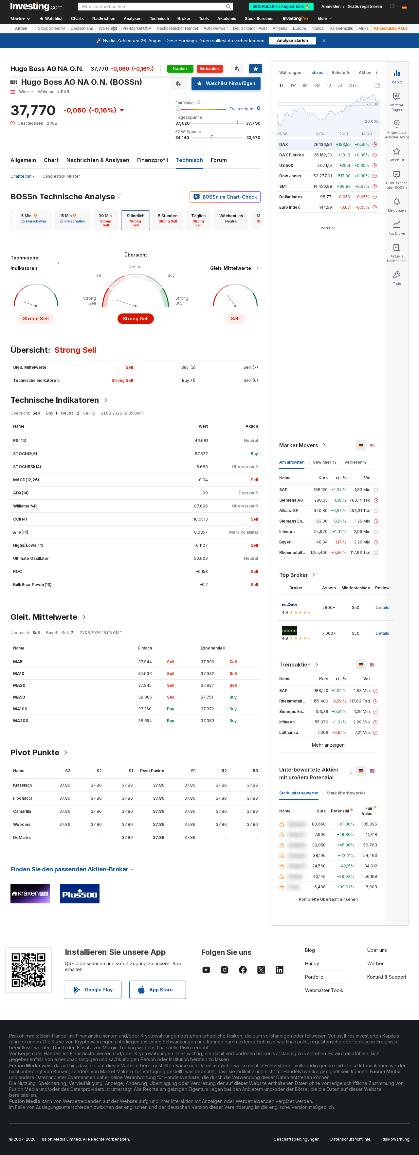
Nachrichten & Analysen (97, 160)
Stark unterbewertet (299, 793)
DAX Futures (291, 154)
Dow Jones (290, 175)
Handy (312, 963)
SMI (282, 186)
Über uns (377, 950)
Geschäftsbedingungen (296, 1139)
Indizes (316, 72)
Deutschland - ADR (250, 28)
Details (382, 607)
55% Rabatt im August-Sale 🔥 (281, 6)
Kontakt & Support (386, 977)
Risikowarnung (395, 1139)
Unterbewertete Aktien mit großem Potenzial (308, 773)
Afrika (363, 28)
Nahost (318, 28)
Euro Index (289, 207)
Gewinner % (324, 462)
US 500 (286, 165)
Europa (299, 28)
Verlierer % (355, 462)
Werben (376, 963)
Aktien (21, 28)
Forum (219, 160)
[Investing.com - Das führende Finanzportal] (36, 6)
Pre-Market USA (136, 28)
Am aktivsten (291, 462)
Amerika (280, 28)
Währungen (290, 72)
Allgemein (23, 160)
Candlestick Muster (61, 176)
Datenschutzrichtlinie (350, 1139)
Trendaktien (295, 664)
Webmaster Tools (324, 990)
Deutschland (82, 28)
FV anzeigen (241, 108)
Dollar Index (290, 196)
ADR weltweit (216, 28)
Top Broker (293, 575)
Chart (51, 160)
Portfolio (314, 977)
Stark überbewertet (346, 793)
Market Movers (298, 445)
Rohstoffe (341, 72)
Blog (310, 950)
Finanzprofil (152, 160)
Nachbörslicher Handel (177, 28)
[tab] (34, 220)
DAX (283, 144)
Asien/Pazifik (341, 28)
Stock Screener (259, 18)
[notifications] (392, 6)
